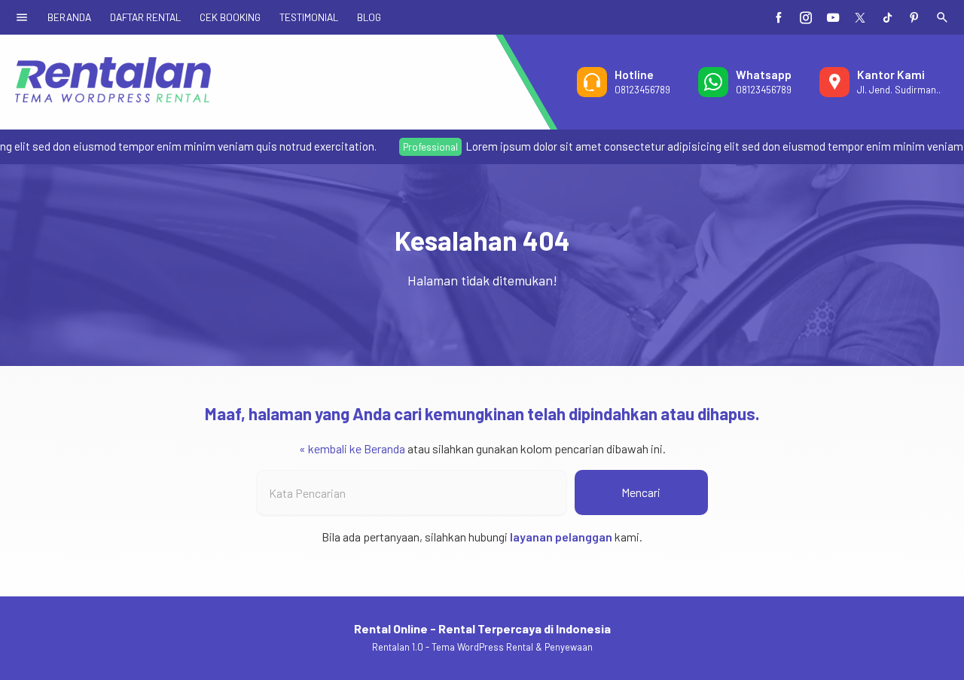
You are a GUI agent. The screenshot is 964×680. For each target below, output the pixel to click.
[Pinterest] (914, 17)
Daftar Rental (145, 17)
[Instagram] (806, 17)
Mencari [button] (640, 492)
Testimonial (308, 17)
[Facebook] (779, 17)
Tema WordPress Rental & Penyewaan (512, 647)
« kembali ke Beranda (352, 448)
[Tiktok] (887, 17)
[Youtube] (833, 17)
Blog (369, 17)
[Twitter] (860, 17)
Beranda (69, 17)
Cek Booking (230, 17)
